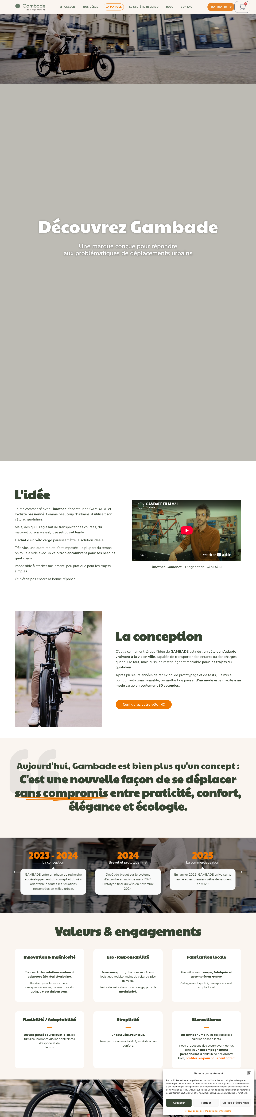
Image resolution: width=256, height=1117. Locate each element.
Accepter (179, 1103)
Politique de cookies (194, 1111)
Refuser (206, 1103)
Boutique (219, 7)
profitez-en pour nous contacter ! (210, 1058)
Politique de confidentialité (218, 1111)
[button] (249, 1073)
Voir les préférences (235, 1103)
